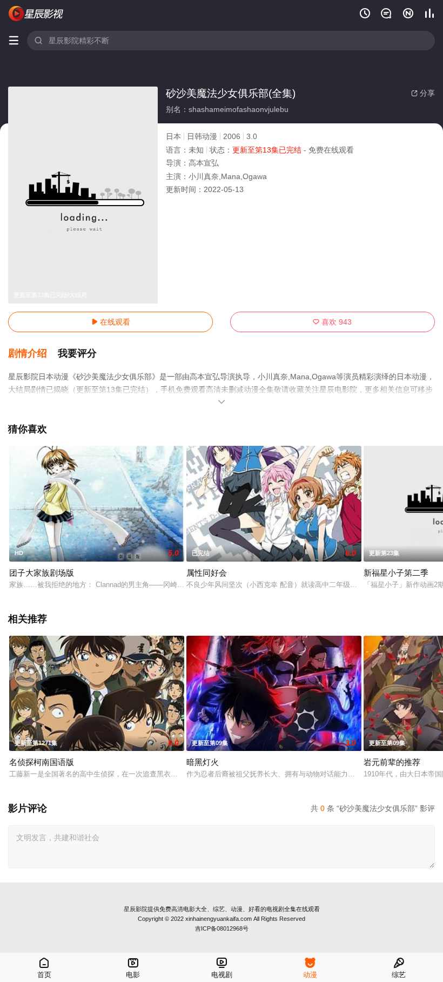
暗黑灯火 (202, 762)
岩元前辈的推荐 (392, 762)
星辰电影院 (36, 13)
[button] (33, 353)
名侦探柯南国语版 (41, 762)
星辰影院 (135, 909)
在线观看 (110, 322)
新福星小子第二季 (396, 572)
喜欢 (332, 322)
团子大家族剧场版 (41, 572)
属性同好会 (206, 572)
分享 (423, 93)
